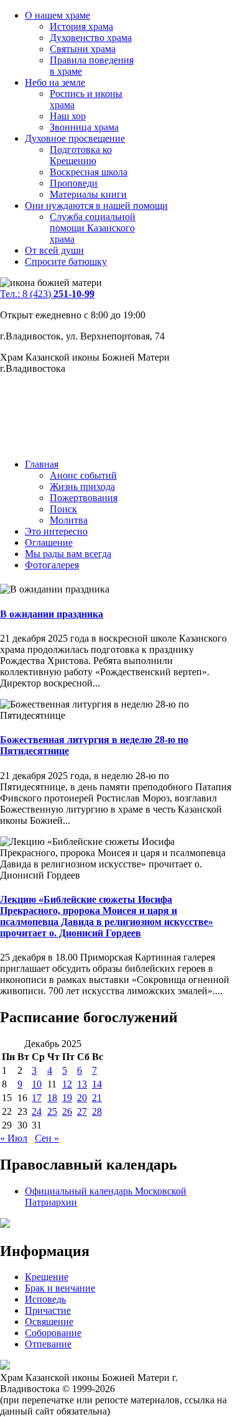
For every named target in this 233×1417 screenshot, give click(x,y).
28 (97, 1111)
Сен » (47, 1138)
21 (97, 1097)
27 (82, 1111)
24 (37, 1111)
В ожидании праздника (51, 614)
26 (67, 1111)
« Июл (13, 1138)
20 (82, 1097)
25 (52, 1111)
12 (67, 1084)
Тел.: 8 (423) (47, 293)
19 (67, 1097)
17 (37, 1097)
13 (82, 1084)
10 (37, 1084)
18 (52, 1097)
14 (97, 1084)
